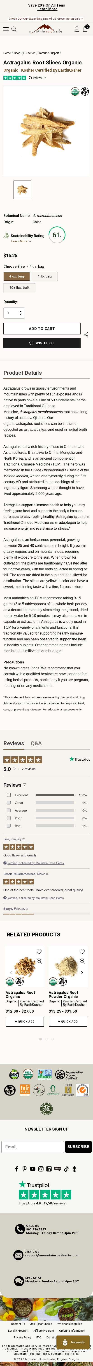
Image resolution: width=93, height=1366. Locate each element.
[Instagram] (41, 1169)
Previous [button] (11, 973)
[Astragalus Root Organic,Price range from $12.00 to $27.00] (25, 967)
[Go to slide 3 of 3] (52, 1039)
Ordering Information (72, 1330)
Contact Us (18, 1324)
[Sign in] (77, 29)
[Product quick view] (39, 961)
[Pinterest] (24, 1169)
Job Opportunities (41, 1324)
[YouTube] (32, 1169)
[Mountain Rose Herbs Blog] (57, 1169)
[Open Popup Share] (86, 335)
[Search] (13, 29)
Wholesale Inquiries (69, 1324)
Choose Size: (23, 266)
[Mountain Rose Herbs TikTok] (66, 1169)
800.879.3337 (36, 1229)
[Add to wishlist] (39, 951)
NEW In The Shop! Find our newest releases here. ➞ (46, 18)
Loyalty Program (18, 1330)
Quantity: (10, 302)
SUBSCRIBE (78, 1147)
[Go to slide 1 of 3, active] (40, 1039)
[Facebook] (16, 1169)
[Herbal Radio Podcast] (74, 1169)
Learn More (47, 9)
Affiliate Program (43, 1330)
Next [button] (82, 973)
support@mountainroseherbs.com (52, 1255)
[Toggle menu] (6, 29)
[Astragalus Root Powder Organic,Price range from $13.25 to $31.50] (68, 967)
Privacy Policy (22, 1337)
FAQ (38, 1337)
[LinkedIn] (49, 1169)
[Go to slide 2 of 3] (46, 1039)
